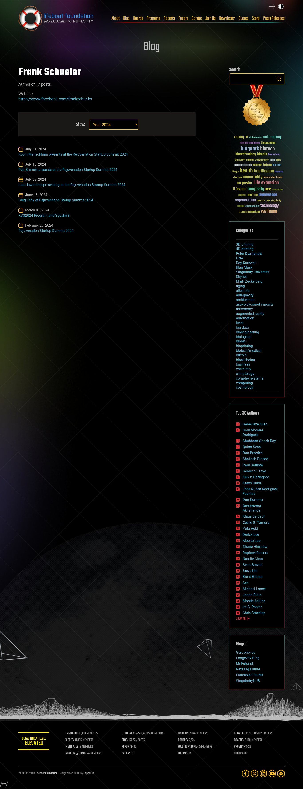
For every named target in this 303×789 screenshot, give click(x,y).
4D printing (244, 249)
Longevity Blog (247, 658)
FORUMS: (183, 753)
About (115, 18)
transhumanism (249, 212)
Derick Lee (251, 534)
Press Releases (274, 18)
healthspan (264, 171)
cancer (250, 160)
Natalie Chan (253, 559)
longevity (256, 189)
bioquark (250, 149)
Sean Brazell (252, 565)
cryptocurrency (262, 160)
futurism (277, 165)
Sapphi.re (89, 773)
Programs (153, 18)
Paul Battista (253, 465)
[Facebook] (245, 773)
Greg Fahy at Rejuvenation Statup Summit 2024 (55, 200)
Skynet (241, 277)
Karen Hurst (252, 483)
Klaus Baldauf (254, 516)
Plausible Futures (249, 675)
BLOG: (125, 740)
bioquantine (268, 143)
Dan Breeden (253, 453)
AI (246, 138)
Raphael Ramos (255, 553)
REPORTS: (127, 747)
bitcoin (262, 154)
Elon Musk (244, 267)
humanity (279, 172)
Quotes (243, 18)
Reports (169, 18)
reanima (252, 195)
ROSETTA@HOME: (75, 753)
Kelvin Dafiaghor (256, 477)
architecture (245, 300)
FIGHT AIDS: (72, 747)
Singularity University (252, 272)
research (261, 200)
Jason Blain (252, 595)
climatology (245, 374)
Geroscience (245, 652)
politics (242, 195)
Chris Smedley (254, 613)
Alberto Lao (252, 540)
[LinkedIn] (263, 773)
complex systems (249, 378)
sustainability (252, 206)
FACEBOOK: (71, 733)
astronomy (244, 309)
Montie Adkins (254, 601)
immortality (252, 177)
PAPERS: (126, 753)
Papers (183, 18)
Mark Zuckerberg (249, 281)
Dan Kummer (253, 500)
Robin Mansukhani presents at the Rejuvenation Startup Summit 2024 (73, 154)
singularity (276, 200)
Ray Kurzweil (246, 263)
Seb (246, 583)
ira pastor (244, 183)
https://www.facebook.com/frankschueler (55, 99)
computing (244, 383)
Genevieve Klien (255, 424)
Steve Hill (250, 571)
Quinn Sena (252, 447)
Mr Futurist (244, 664)
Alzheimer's (255, 138)
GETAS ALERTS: (242, 733)
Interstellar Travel (273, 177)
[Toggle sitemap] (272, 6)
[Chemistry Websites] (257, 106)
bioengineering (247, 332)
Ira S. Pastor (252, 607)
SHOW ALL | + (243, 619)
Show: (80, 124)
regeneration (245, 200)
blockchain (274, 154)
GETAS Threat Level (34, 742)
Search (278, 78)
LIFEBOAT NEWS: (131, 733)
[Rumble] (281, 773)
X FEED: (69, 740)
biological (243, 337)
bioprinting (244, 346)
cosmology (244, 387)
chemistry (243, 369)
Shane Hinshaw (255, 546)
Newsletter (227, 18)
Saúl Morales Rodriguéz (253, 432)
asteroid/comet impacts (254, 304)
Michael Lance (254, 589)
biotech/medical (249, 350)
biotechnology (245, 154)
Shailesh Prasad (255, 459)
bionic (241, 341)
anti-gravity (245, 295)
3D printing (244, 244)
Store (256, 18)
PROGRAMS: (241, 747)
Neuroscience (277, 190)
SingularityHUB (248, 681)
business (243, 364)
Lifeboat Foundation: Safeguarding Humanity (56, 18)
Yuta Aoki (250, 528)
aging (239, 137)
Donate (197, 18)
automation (245, 318)
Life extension (266, 183)
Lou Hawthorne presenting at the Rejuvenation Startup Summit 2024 (71, 185)
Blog (126, 18)
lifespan (239, 189)
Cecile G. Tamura (256, 522)
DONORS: (183, 740)
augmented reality (250, 314)
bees (239, 323)
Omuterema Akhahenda (252, 508)
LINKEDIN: (183, 733)
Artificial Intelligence (250, 143)
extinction (257, 165)
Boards (138, 18)
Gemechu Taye (254, 471)
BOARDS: (239, 740)
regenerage (268, 194)
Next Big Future (248, 669)
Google (235, 171)
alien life (242, 291)
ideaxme (237, 177)
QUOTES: (239, 753)
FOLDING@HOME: (188, 747)
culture (272, 160)
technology (269, 205)
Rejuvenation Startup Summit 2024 (45, 231)
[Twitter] (254, 773)
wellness (269, 211)
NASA (268, 190)
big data (242, 327)
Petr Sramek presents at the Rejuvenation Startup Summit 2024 (67, 170)
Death (278, 160)
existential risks (243, 165)
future (267, 165)
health (246, 171)
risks (268, 200)
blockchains (245, 360)
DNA (239, 258)
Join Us (210, 18)
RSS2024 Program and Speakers (44, 215)
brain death (240, 160)
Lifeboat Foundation (46, 773)
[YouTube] (272, 773)
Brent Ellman (253, 577)
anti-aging (272, 137)
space (240, 206)
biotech (267, 149)
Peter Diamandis (249, 253)
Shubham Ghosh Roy (259, 441)
